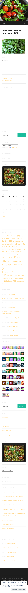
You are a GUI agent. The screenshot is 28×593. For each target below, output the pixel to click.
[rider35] (4, 365)
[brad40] (7, 383)
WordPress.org (6, 435)
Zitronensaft (7, 278)
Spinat (10, 268)
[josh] (7, 377)
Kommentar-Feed (6, 430)
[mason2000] (7, 371)
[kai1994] (11, 347)
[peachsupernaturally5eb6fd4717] (19, 377)
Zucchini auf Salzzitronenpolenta (16, 298)
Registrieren (5, 417)
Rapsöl (15, 261)
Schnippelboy (14, 5)
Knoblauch (14, 247)
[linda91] (11, 377)
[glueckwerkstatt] (22, 389)
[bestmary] (11, 359)
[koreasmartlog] (7, 347)
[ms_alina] (15, 389)
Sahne (6, 265)
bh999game (5, 311)
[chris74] (22, 359)
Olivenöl (11, 251)
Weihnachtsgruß (11, 294)
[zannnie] (22, 377)
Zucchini (16, 278)
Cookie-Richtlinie (8, 586)
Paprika (6, 254)
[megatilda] (4, 371)
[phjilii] (15, 347)
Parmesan (13, 254)
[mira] (11, 371)
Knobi (5, 247)
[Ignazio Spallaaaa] (7, 353)
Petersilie (9, 257)
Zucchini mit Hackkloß (8, 528)
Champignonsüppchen (8, 524)
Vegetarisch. (10, 275)
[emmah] (19, 383)
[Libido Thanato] (15, 365)
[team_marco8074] (7, 395)
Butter (6, 236)
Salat (13, 265)
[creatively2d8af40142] (4, 389)
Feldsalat (14, 238)
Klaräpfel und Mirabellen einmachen (11, 505)
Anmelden (4, 422)
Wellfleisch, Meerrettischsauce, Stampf (12, 496)
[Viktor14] (4, 353)
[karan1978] (4, 395)
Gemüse (20, 238)
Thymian (15, 268)
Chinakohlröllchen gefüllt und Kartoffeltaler (13, 509)
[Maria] (22, 371)
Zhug (16, 275)
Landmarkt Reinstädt (7, 520)
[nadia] (19, 347)
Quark (10, 261)
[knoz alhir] (22, 353)
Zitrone (21, 275)
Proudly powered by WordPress (12, 578)
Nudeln (4, 251)
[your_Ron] (22, 347)
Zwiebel (11, 281)
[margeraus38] (15, 353)
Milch (15, 249)
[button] (10, 179)
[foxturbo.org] (22, 365)
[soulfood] (22, 383)
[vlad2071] (15, 377)
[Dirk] (19, 365)
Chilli (22, 235)
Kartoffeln (18, 244)
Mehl (8, 249)
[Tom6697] (19, 371)
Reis (21, 261)
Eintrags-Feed (5, 426)
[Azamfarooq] (19, 389)
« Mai (3, 216)
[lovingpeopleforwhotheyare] (4, 377)
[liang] (4, 359)
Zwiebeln (20, 281)
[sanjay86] (11, 383)
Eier (7, 238)
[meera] (4, 347)
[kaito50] (11, 353)
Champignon (15, 236)
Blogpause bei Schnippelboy (9, 492)
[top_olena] (15, 359)
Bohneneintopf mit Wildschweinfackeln (12, 500)
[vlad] (7, 359)
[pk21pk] (19, 353)
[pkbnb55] (11, 365)
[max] (7, 389)
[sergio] (19, 359)
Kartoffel (7, 244)
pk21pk (4, 298)
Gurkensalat (17, 241)
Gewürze (7, 241)
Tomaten (8, 272)
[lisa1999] (7, 365)
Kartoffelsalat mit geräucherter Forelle (12, 533)
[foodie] (4, 383)
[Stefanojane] (15, 371)
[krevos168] (11, 389)
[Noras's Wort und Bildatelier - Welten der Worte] (15, 383)
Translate (14, 147)
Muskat (21, 249)
